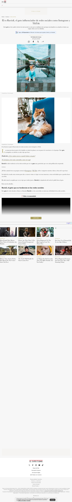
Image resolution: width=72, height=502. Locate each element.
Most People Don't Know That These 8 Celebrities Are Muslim (8, 242)
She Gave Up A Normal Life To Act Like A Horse (63, 241)
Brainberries (2, 238)
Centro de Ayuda (36, 484)
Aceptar (52, 499)
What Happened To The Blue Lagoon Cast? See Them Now (44, 242)
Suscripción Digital (36, 472)
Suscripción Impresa (36, 470)
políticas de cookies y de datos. (24, 500)
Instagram (28, 171)
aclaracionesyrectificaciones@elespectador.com (54, 490)
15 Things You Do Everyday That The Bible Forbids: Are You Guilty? (45, 260)
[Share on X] (38, 41)
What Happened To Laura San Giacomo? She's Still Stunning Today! (62, 260)
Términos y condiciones (36, 480)
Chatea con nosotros (36, 474)
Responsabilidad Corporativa (36, 479)
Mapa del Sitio (36, 468)
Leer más (36, 218)
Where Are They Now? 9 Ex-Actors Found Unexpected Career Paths (26, 242)
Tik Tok (34, 171)
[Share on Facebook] (33, 41)
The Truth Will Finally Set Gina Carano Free (26, 259)
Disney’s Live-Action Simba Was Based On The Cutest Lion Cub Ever (8, 260)
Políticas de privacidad (36, 482)
